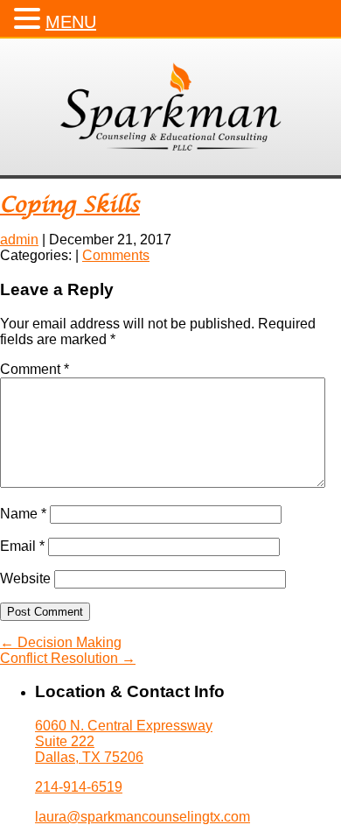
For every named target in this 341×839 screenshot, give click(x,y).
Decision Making (61, 642)
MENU (70, 22)
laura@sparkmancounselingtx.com (142, 816)
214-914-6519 (78, 786)
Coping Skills (70, 205)
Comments (116, 255)
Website (25, 578)
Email (22, 546)
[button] (29, 18)
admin (19, 239)
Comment (34, 369)
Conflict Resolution (68, 658)
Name (23, 513)
